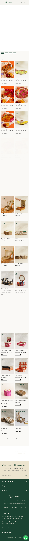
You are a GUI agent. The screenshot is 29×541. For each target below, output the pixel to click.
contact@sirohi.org (20, 451)
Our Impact (23, 507)
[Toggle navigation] (2, 2)
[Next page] (19, 442)
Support (4, 490)
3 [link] (16, 439)
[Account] (21, 2)
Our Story (6, 507)
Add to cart (4, 83)
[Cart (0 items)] (24, 2)
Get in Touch (14, 457)
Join (26, 475)
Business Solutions (7, 481)
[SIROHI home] (9, 2)
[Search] (18, 2)
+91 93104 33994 (20, 453)
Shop (3, 486)
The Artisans (14, 507)
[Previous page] (3, 439)
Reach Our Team (7, 532)
